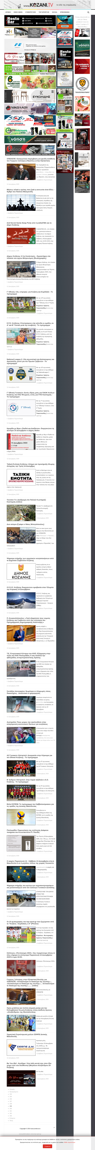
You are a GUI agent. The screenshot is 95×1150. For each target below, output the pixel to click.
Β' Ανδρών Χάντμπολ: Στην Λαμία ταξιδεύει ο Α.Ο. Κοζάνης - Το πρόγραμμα (28, 781)
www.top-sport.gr (42, 940)
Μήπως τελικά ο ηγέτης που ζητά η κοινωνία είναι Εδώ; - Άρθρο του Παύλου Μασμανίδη (30, 191)
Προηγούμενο (14, 1092)
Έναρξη (12, 1089)
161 (11, 1111)
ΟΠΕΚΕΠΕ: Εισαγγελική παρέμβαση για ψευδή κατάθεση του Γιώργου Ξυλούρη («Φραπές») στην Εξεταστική (31, 160)
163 (11, 1116)
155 (11, 1096)
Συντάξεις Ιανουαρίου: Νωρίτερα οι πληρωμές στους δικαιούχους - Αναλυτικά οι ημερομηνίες (29, 692)
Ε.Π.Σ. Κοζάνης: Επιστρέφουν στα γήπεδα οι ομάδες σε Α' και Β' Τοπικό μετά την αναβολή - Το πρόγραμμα (30, 324)
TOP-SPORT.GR (44, 12)
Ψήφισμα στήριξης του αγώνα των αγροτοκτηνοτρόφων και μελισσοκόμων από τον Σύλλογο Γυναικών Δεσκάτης (31, 887)
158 (11, 1104)
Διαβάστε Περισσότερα (44, 180)
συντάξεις (41, 702)
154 (11, 1094)
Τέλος (11, 1120)
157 (11, 1101)
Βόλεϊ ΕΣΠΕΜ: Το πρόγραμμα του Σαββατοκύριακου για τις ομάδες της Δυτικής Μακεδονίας (30, 805)
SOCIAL (54, 12)
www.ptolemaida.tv (24, 1134)
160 (11, 1108)
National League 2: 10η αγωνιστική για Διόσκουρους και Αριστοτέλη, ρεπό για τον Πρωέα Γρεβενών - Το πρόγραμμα (30, 361)
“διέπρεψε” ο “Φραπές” (47, 535)
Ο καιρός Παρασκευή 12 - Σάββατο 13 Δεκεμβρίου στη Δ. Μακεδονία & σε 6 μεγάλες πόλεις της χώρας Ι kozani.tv (30, 862)
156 (11, 1099)
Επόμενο (12, 1118)
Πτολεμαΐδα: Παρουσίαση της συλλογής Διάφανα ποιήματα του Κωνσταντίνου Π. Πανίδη (27, 831)
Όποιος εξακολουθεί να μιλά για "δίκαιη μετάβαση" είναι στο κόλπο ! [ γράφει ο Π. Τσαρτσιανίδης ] (82, 21)
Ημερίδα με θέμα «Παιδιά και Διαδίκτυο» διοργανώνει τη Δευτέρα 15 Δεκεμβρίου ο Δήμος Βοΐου (30, 429)
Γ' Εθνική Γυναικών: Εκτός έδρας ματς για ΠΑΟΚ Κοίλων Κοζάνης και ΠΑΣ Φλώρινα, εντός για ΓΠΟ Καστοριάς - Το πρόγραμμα (30, 395)
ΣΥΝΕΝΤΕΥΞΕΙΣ (30, 12)
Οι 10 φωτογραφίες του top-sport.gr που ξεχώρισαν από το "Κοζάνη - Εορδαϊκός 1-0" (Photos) (30, 923)
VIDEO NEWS (18, 12)
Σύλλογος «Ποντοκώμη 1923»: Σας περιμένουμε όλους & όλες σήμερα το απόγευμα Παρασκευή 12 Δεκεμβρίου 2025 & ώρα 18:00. (31, 955)
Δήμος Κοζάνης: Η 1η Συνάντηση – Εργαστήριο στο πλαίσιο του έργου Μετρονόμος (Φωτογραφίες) (28, 257)
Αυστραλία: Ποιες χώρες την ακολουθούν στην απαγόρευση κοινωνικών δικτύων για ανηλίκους (27, 723)
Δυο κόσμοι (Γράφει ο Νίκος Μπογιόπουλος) (25, 524)
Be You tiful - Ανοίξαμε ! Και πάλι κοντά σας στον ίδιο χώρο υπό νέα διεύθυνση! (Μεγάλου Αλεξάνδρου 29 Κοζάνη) (29, 1065)
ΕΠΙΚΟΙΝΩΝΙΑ (64, 12)
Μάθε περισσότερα (69, 1142)
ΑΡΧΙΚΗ (8, 12)
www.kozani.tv (41, 867)
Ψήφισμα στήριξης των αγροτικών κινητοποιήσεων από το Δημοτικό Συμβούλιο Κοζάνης (30, 559)
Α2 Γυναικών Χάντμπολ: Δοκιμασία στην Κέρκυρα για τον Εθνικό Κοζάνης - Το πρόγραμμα (29, 756)
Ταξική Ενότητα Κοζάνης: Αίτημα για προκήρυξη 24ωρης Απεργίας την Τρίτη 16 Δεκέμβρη (31, 465)
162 (11, 1113)
